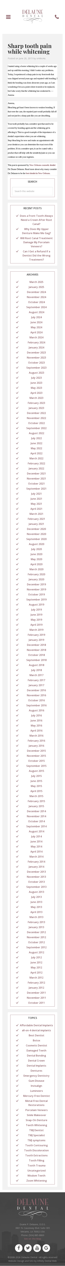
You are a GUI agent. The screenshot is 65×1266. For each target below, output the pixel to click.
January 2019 (36, 640)
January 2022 (36, 468)
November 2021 (36, 478)
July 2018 (36, 670)
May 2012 (36, 967)
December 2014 (36, 811)
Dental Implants (36, 1065)
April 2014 (36, 851)
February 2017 (36, 680)
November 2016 (36, 695)
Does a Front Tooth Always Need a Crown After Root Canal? (36, 220)
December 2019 (36, 584)
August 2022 (36, 433)
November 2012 (36, 937)
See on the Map (32, 1238)
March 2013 (36, 917)
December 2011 (36, 992)
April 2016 (36, 730)
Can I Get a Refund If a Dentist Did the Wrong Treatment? (36, 255)
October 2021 (36, 483)
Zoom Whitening (36, 1180)
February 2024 (36, 342)
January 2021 (36, 524)
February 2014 (36, 861)
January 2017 (36, 685)
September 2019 (36, 599)
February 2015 (36, 801)
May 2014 (36, 846)
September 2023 (36, 367)
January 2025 (36, 287)
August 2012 (36, 952)
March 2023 (36, 398)
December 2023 (36, 352)
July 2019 (36, 609)
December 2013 (36, 871)
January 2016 (36, 745)
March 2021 (36, 514)
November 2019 (36, 589)
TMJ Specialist (36, 1135)
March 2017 (36, 675)
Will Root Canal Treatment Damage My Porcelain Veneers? (36, 242)
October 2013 (36, 882)
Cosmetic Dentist (36, 1045)
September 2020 (36, 539)
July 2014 (36, 836)
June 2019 (36, 614)
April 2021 (36, 509)
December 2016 (36, 690)
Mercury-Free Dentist (36, 1096)
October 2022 (36, 423)
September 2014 (36, 826)
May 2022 (36, 448)
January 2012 (36, 987)
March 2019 (36, 630)
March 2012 (36, 977)
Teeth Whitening (36, 1125)
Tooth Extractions (36, 1155)
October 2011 (36, 1003)
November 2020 (36, 534)
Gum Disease (36, 1080)
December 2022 (36, 413)
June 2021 (36, 498)
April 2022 (36, 453)
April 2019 (36, 624)
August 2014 (36, 831)
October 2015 (36, 761)
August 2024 (36, 312)
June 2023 (36, 383)
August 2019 (36, 604)
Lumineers (36, 1091)
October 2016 (36, 700)
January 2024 (36, 347)
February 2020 (36, 574)
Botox (36, 1040)
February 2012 (36, 982)
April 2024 (36, 332)
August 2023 (36, 372)
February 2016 (36, 740)
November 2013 (36, 876)
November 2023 (36, 357)
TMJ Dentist (36, 1130)
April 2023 (36, 393)
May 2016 (36, 725)
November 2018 (36, 650)
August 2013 (36, 892)
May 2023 (36, 388)
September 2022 (36, 428)
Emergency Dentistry (37, 1075)
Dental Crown (36, 1060)
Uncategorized (36, 1170)
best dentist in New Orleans (38, 173)
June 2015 (36, 781)
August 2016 (36, 710)
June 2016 (36, 720)
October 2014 (36, 821)
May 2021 (36, 503)
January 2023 (36, 408)
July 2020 (36, 549)
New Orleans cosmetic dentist (42, 165)
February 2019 (36, 635)
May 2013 (36, 907)
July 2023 (36, 377)
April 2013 (36, 912)
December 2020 (36, 529)
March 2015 (36, 796)
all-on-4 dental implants (36, 1030)
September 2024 (36, 307)
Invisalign (36, 1086)
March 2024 (36, 337)
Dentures (36, 1070)
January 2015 (36, 806)
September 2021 (36, 488)
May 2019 (36, 619)
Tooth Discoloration (36, 1150)
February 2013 (36, 922)
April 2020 (36, 564)
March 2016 (36, 735)
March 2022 (36, 458)
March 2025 (36, 282)
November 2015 (36, 756)
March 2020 (36, 569)
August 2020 (36, 544)
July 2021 (36, 493)
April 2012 (36, 972)
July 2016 (36, 715)
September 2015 (36, 766)
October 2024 (36, 302)
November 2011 (36, 997)
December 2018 (36, 645)
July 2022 (36, 438)
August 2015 (36, 771)
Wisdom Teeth (36, 1175)
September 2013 (36, 887)
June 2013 (36, 902)
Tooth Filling (36, 1160)
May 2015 (36, 786)
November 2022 (36, 418)
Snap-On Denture (36, 1120)
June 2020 (36, 554)
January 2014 (36, 866)
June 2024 (36, 322)
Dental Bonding (36, 1055)
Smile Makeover (36, 1115)
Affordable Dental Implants (36, 1025)
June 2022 (36, 443)
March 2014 (36, 856)
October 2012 (36, 942)
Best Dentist (36, 1035)
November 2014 (36, 816)
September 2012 (36, 947)
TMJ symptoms (36, 1140)
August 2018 (36, 665)
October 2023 (36, 362)
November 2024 (36, 297)
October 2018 (36, 655)
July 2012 (36, 957)
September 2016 (36, 705)
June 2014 (36, 841)
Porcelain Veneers (36, 1110)
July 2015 (36, 776)
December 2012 (36, 932)
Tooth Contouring (36, 1145)
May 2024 (36, 327)
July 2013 (36, 897)
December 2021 (36, 473)
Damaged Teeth (36, 1050)
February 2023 (36, 403)
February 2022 (36, 463)
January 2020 (36, 579)
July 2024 (36, 317)
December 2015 (36, 750)
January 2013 (36, 927)
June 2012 (36, 962)
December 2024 (36, 292)
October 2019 (36, 594)
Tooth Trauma (36, 1165)
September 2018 (36, 660)
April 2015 (36, 791)
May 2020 (36, 559)
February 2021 (36, 519)
